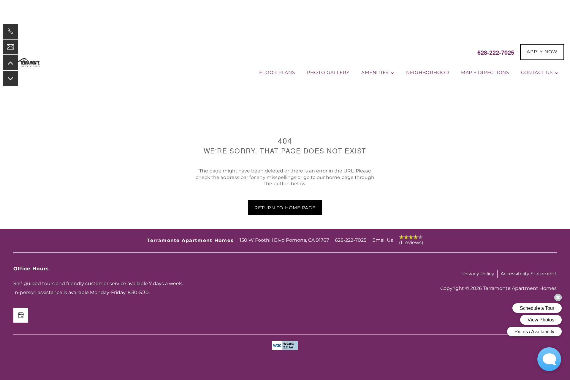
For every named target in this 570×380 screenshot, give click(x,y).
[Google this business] (20, 315)
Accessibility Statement (529, 274)
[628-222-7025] (10, 31)
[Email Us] (10, 47)
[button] (542, 52)
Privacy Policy (478, 274)
